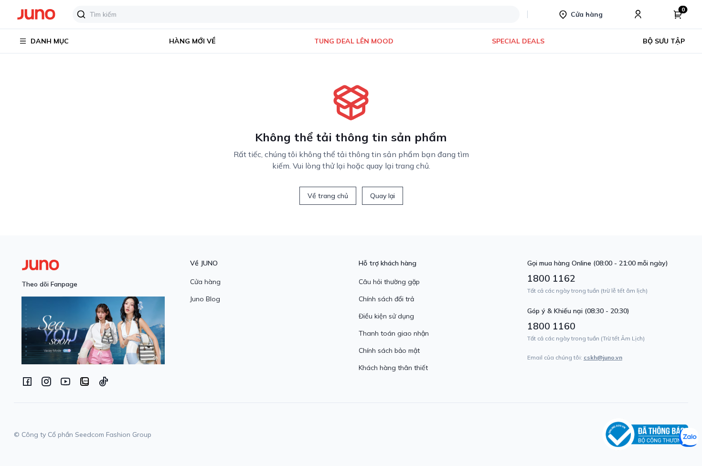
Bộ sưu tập (664, 41)
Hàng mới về (192, 41)
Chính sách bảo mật (389, 350)
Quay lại (382, 195)
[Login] (638, 14)
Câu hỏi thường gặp (389, 281)
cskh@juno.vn (603, 357)
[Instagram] (46, 381)
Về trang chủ (328, 195)
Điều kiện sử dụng (386, 316)
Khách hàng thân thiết (393, 367)
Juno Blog (205, 299)
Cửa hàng (205, 281)
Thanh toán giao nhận (394, 333)
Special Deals (518, 41)
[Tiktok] (103, 381)
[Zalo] (84, 381)
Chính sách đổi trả (386, 299)
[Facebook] (27, 381)
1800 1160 (551, 326)
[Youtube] (65, 381)
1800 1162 (551, 278)
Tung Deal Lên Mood (354, 41)
